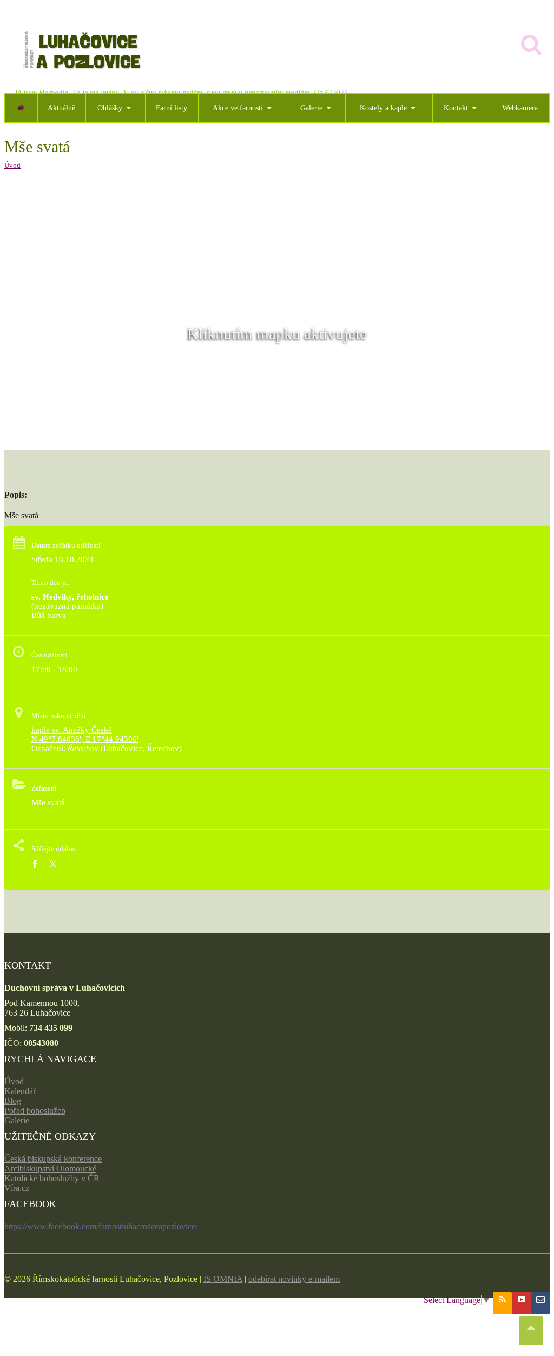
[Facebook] (35, 864)
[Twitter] (52, 864)
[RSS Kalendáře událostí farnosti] (502, 1303)
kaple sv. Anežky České (71, 730)
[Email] (540, 1303)
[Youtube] (521, 1303)
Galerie (16, 1120)
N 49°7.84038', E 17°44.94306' (84, 739)
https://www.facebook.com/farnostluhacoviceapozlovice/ (100, 1226)
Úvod (12, 165)
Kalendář (20, 1091)
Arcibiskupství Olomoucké (50, 1168)
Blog (12, 1100)
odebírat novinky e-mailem (294, 1278)
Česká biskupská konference (53, 1158)
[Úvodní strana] (20, 108)
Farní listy (171, 108)
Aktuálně (61, 108)
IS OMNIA (222, 1278)
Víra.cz (16, 1188)
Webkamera (520, 108)
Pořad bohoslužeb (34, 1110)
